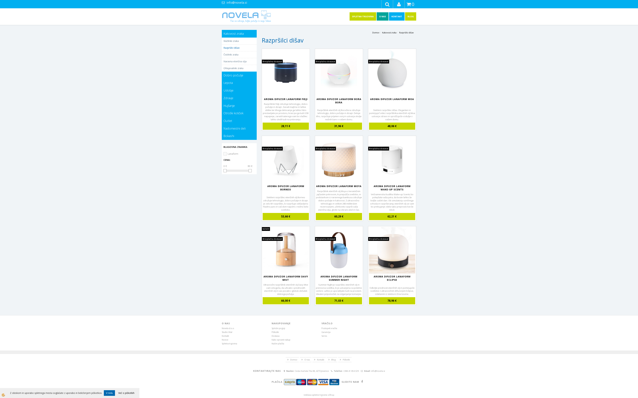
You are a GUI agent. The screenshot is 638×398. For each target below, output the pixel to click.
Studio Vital (227, 332)
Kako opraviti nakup (281, 339)
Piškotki (275, 332)
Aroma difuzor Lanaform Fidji (286, 99)
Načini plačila (278, 343)
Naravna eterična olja (235, 61)
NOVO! (266, 229)
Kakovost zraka (389, 32)
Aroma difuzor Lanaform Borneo (285, 188)
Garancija (325, 332)
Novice (225, 339)
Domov (375, 32)
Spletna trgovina (363, 16)
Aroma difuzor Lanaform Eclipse (392, 278)
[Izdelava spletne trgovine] (331, 395)
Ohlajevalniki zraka (233, 68)
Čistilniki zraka (230, 54)
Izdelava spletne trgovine (315, 395)
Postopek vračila (329, 328)
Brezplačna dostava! (272, 61)
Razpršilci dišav (231, 47)
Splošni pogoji (278, 328)
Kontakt (396, 16)
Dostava (275, 336)
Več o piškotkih (126, 393)
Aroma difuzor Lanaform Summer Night (338, 278)
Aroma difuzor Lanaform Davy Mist (286, 278)
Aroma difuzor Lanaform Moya (339, 186)
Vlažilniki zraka (231, 41)
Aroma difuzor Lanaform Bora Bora (339, 101)
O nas (382, 16)
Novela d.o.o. (228, 328)
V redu (109, 393)
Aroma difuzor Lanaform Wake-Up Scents (392, 188)
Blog (411, 16)
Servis (324, 336)
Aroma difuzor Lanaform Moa (392, 99)
